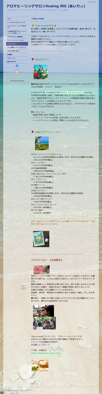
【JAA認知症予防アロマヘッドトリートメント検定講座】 (69, 92)
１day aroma (11, 44)
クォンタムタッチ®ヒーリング (16, 22)
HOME (9, 19)
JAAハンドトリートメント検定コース (16, 27)
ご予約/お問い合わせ (13, 51)
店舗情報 (9, 54)
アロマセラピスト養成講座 (15, 36)
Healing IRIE (14, 390)
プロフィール (11, 58)
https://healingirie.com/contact (46, 353)
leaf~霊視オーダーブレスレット (16, 47)
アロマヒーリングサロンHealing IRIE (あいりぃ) (45, 6)
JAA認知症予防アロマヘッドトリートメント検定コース (16, 32)
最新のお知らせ (11, 61)
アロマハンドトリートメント (15, 40)
